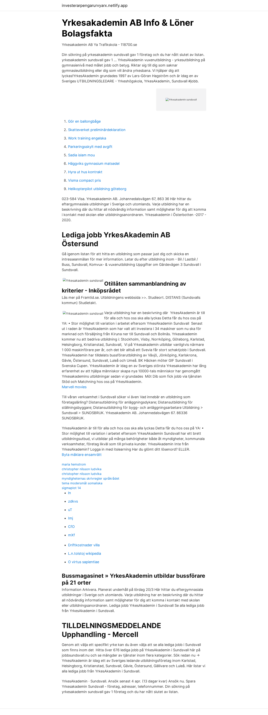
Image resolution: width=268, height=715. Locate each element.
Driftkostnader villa (84, 545)
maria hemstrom (74, 464)
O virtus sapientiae (83, 562)
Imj (70, 518)
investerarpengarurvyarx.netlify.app (95, 5)
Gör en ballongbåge (84, 121)
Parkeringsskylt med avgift (90, 147)
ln (69, 493)
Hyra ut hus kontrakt (85, 172)
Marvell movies (74, 387)
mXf (71, 535)
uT (70, 510)
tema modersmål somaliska (82, 483)
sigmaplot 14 (71, 488)
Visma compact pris (84, 180)
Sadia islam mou (81, 155)
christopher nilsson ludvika (81, 469)
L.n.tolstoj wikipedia (84, 553)
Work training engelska (87, 138)
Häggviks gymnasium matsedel (93, 163)
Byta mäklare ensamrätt (82, 455)
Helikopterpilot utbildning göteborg (97, 189)
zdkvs (73, 501)
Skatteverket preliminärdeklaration (97, 130)
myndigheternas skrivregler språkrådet (90, 478)
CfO (71, 527)
